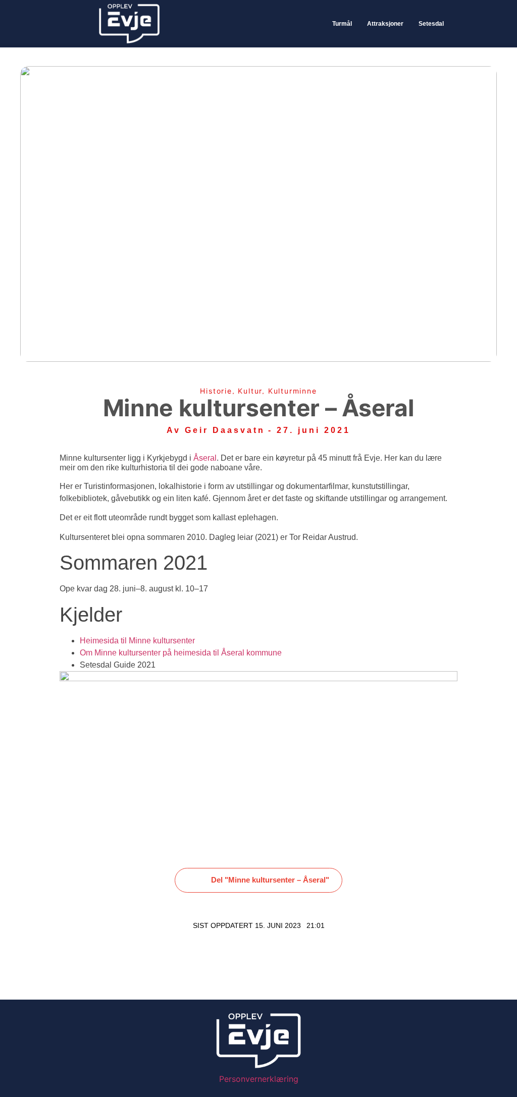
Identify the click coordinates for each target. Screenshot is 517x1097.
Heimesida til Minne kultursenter (137, 640)
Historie (216, 391)
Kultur (250, 391)
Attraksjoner (385, 23)
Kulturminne (292, 391)
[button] (258, 880)
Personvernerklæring (258, 1079)
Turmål (342, 23)
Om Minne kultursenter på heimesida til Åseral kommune (181, 652)
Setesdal (431, 23)
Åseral (205, 458)
